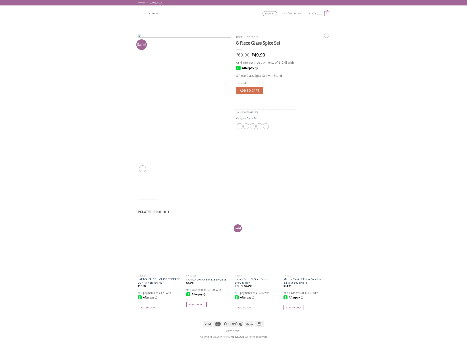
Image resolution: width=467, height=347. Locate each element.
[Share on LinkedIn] (266, 126)
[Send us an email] (327, 2)
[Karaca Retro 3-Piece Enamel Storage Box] (257, 246)
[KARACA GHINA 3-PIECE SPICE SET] (208, 246)
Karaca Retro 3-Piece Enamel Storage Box (252, 281)
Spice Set (252, 37)
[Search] (139, 13)
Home (239, 37)
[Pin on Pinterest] (259, 126)
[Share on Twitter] (246, 126)
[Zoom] (142, 168)
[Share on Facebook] (240, 126)
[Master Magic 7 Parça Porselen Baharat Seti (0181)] (306, 246)
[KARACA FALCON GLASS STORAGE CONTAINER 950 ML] (160, 246)
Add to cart (249, 91)
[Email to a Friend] (253, 126)
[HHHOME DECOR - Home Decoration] (233, 14)
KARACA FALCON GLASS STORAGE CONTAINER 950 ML (159, 281)
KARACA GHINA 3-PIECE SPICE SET (207, 279)
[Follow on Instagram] (324, 2)
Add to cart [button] (148, 307)
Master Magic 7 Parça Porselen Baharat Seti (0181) (302, 281)
